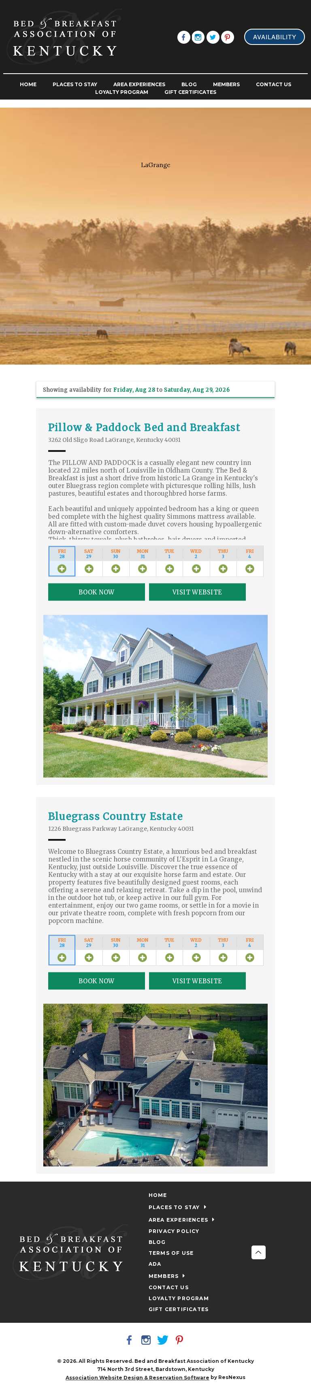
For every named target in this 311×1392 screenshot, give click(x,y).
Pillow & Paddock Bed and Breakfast (144, 427)
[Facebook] (183, 36)
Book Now (97, 592)
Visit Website (197, 592)
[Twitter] (213, 36)
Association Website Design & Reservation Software (137, 1378)
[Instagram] (198, 36)
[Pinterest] (227, 36)
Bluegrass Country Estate (115, 816)
